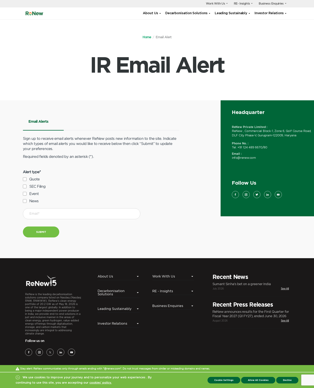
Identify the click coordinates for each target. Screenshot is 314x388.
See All (285, 288)
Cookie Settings (224, 380)
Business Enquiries (271, 3)
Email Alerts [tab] (38, 121)
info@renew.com (244, 157)
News (34, 201)
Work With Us (215, 3)
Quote (34, 179)
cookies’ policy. (100, 382)
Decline (287, 380)
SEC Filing (37, 186)
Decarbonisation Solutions (186, 13)
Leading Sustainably (231, 13)
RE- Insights (242, 3)
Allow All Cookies (258, 380)
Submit (41, 232)
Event (34, 194)
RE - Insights (162, 291)
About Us (150, 13)
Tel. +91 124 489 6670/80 (249, 147)
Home (146, 37)
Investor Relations (269, 13)
